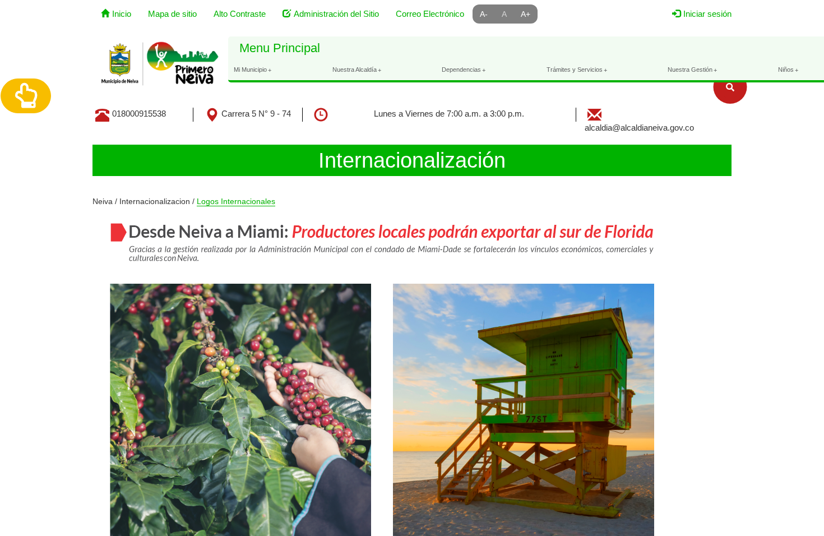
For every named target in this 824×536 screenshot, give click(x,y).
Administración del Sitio (336, 14)
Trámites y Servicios (577, 69)
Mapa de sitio (172, 14)
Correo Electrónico (430, 14)
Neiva (102, 201)
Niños (788, 69)
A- (484, 14)
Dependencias (463, 69)
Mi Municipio (252, 69)
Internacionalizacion (154, 201)
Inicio (121, 14)
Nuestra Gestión (692, 69)
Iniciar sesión (707, 14)
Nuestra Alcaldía (356, 69)
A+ (525, 14)
